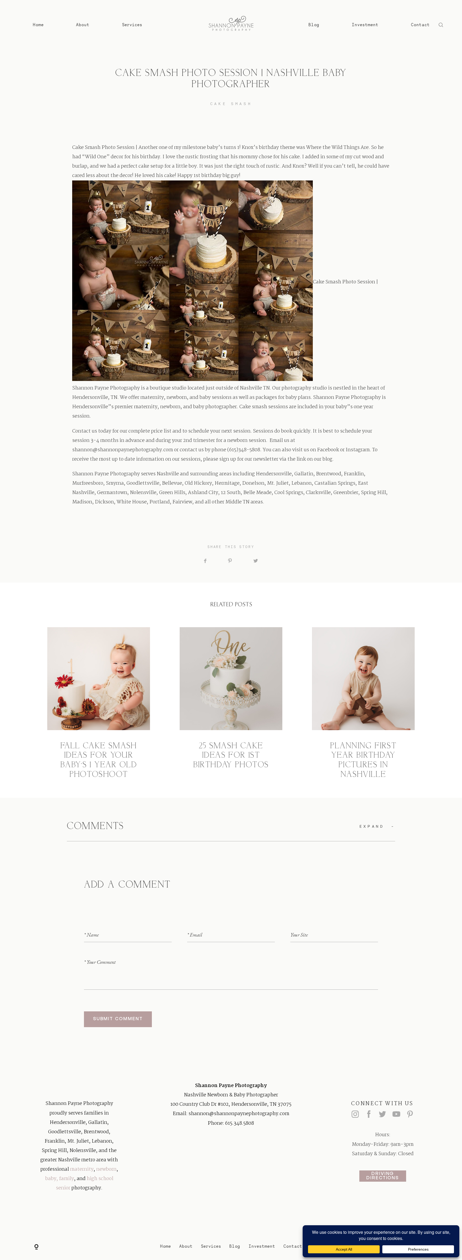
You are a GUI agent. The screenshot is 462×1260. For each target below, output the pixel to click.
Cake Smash (231, 103)
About (82, 24)
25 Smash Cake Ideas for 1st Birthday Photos (231, 703)
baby (50, 1179)
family (66, 1179)
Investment (365, 24)
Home (38, 24)
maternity (82, 1169)
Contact (420, 24)
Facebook (328, 450)
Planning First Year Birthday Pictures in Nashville (363, 703)
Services (132, 24)
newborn (106, 1169)
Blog (313, 24)
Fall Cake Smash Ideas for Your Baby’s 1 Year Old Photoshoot (98, 703)
